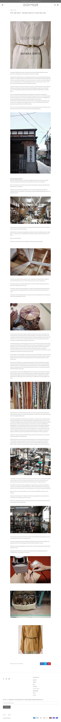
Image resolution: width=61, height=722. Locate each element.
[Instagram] (6, 679)
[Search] (55, 5)
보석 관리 (35, 686)
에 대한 (34, 682)
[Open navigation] (2, 4)
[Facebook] (3, 679)
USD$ (4, 714)
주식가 (34, 693)
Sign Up (7, 707)
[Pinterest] (9, 679)
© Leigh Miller (6, 718)
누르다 (34, 695)
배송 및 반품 (35, 690)
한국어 (9, 714)
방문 (34, 684)
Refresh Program (36, 688)
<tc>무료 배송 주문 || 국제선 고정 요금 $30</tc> (30, 1)
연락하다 (35, 680)
